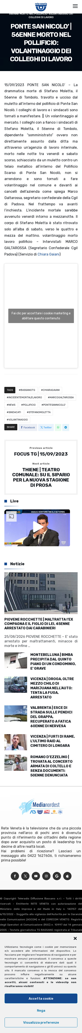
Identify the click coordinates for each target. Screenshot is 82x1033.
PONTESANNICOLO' (54, 404)
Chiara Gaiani (48, 254)
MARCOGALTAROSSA (62, 397)
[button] (75, 938)
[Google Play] (57, 876)
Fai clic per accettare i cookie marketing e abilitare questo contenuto (41, 315)
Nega (41, 1011)
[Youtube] (36, 876)
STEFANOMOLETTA (40, 412)
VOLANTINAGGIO (18, 419)
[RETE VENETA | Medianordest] (41, 2)
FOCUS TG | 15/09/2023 (41, 452)
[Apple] (67, 876)
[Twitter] (25, 876)
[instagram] (46, 876)
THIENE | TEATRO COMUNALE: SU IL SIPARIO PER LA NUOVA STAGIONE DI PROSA (41, 475)
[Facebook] (15, 876)
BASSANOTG (28, 390)
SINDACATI (15, 412)
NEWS (12, 404)
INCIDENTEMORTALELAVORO (25, 397)
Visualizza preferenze (41, 1022)
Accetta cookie (41, 999)
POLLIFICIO (29, 404)
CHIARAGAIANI (51, 390)
